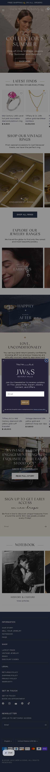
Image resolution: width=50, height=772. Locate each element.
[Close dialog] (46, 360)
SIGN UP (25, 402)
